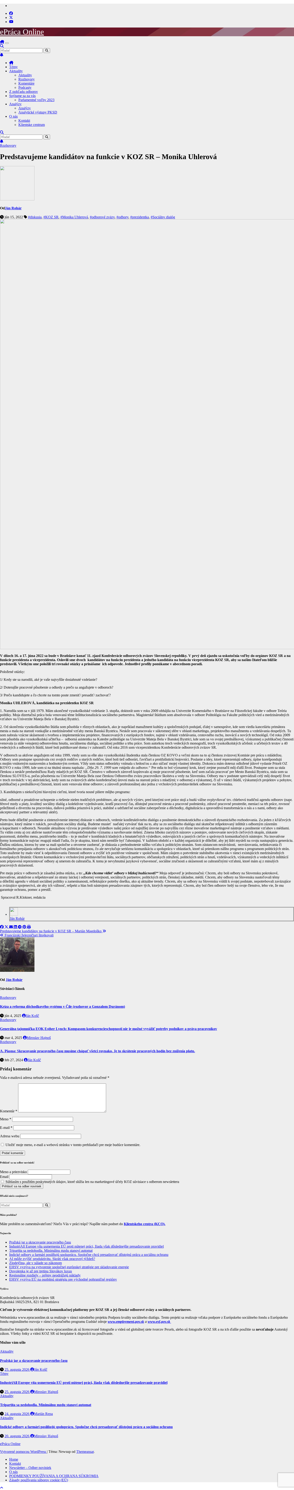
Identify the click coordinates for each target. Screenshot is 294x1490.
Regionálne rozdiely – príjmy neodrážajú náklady (45, 1275)
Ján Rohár (13, 208)
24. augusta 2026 (17, 1414)
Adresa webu (9, 1136)
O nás (13, 116)
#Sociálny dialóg (163, 217)
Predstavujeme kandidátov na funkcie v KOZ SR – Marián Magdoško (51, 931)
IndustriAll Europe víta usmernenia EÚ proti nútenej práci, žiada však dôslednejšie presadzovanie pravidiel (86, 1246)
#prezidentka (139, 217)
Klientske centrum (31, 125)
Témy (13, 67)
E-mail (6, 1128)
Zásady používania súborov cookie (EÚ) (38, 1480)
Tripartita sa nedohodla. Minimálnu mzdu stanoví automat (51, 1250)
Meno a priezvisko (13, 1172)
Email (4, 1177)
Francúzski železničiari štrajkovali (29, 935)
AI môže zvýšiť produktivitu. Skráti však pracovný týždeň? (52, 1259)
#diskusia (35, 217)
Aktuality (16, 71)
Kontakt (24, 120)
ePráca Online (22, 32)
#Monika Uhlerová (74, 217)
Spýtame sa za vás (22, 96)
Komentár (8, 1111)
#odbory (122, 217)
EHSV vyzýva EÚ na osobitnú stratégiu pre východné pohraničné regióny (63, 1279)
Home (13, 1459)
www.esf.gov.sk (159, 1322)
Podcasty (24, 87)
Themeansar (85, 1452)
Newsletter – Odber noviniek (30, 1468)
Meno (5, 1119)
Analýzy (15, 104)
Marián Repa (43, 1414)
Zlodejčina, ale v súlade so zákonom (35, 1263)
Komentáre (26, 83)
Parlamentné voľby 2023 (36, 100)
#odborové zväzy (102, 217)
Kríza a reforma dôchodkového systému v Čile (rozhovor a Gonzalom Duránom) (62, 1006)
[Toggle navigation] (7, 43)
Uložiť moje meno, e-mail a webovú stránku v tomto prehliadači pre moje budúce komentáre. (73, 1145)
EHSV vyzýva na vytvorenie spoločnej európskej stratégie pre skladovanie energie (69, 1267)
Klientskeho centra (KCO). (144, 1224)
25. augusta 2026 (17, 1369)
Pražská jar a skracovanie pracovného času (40, 1242)
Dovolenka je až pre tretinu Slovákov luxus (40, 1271)
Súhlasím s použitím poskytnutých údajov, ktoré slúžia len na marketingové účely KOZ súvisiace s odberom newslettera (92, 1182)
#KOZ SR (51, 217)
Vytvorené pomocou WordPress (23, 1452)
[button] (2, 46)
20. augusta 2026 (17, 1436)
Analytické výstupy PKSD (37, 112)
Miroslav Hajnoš (39, 1038)
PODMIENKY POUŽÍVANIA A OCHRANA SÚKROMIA (54, 1476)
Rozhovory (26, 79)
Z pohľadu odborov (23, 92)
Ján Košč (32, 1016)
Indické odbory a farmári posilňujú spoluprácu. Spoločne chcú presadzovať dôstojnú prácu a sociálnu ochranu (88, 1255)
